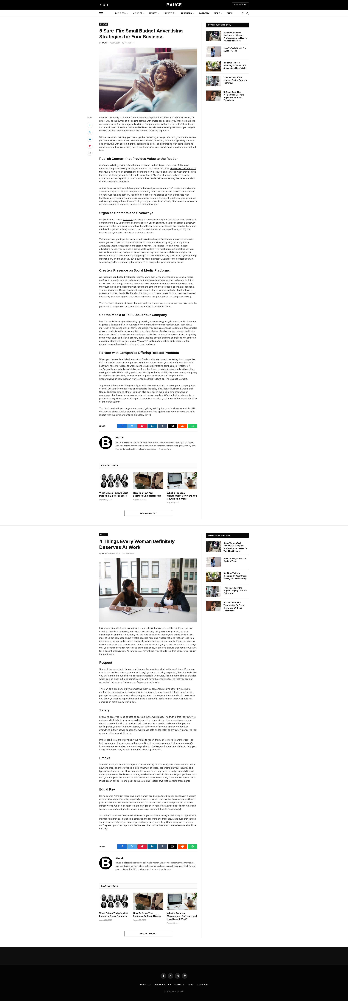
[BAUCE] (174, 5)
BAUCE (104, 43)
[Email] (89, 152)
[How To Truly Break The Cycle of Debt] (213, 51)
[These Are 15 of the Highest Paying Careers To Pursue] (213, 81)
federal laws (157, 780)
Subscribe (202, 984)
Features (186, 13)
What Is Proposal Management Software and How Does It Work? (182, 496)
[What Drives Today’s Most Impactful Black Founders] (114, 480)
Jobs (190, 984)
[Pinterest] (89, 146)
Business (120, 13)
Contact (179, 984)
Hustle (103, 24)
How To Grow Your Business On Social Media (147, 494)
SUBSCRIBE (240, 5)
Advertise (145, 984)
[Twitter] (89, 132)
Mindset (137, 13)
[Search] (247, 13)
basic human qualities (130, 669)
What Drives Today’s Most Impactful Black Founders (113, 494)
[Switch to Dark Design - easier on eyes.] (243, 13)
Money (153, 13)
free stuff (128, 219)
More (217, 13)
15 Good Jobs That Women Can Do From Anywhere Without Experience (233, 96)
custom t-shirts (127, 143)
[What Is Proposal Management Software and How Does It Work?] (182, 480)
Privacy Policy (163, 984)
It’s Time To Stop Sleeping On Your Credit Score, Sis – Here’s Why (234, 65)
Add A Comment (148, 513)
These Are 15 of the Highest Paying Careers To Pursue (235, 80)
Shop (230, 13)
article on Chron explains (151, 222)
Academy (204, 13)
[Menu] (101, 13)
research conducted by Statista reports (123, 277)
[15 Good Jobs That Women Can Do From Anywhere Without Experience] (213, 96)
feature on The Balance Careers (170, 379)
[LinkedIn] (89, 139)
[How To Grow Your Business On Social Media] (148, 480)
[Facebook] (89, 125)
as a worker (128, 628)
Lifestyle (169, 13)
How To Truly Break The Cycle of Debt (234, 49)
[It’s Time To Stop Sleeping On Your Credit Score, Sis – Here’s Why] (213, 66)
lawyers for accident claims (169, 746)
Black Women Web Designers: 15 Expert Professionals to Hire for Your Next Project (235, 36)
